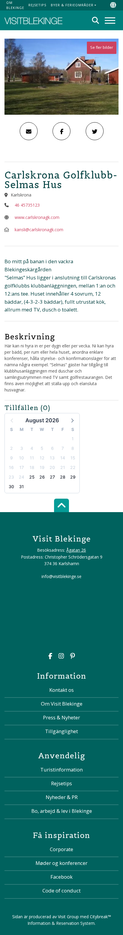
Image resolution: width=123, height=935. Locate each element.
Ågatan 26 (76, 550)
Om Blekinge (15, 5)
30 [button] (11, 486)
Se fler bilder (101, 47)
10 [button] (21, 457)
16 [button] (11, 467)
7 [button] (62, 448)
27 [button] (52, 476)
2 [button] (11, 448)
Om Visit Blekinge (61, 703)
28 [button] (62, 476)
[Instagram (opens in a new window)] (61, 656)
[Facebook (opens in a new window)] (50, 656)
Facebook (61, 876)
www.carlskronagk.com (37, 217)
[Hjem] (33, 20)
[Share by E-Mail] (29, 131)
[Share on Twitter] (95, 131)
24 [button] (21, 476)
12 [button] (42, 457)
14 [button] (62, 457)
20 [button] (52, 467)
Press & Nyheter (61, 717)
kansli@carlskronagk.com (39, 229)
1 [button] (73, 438)
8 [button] (72, 448)
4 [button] (31, 448)
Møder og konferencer (61, 863)
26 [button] (42, 476)
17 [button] (21, 467)
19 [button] (42, 467)
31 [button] (21, 486)
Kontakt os (61, 689)
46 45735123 (27, 205)
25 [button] (32, 476)
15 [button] (72, 457)
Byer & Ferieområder (72, 5)
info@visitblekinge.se (61, 576)
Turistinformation (61, 769)
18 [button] (32, 467)
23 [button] (11, 476)
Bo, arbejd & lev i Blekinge (61, 810)
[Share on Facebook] (61, 131)
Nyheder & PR (62, 797)
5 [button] (42, 448)
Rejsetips (37, 5)
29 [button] (73, 476)
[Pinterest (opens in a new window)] (72, 656)
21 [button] (62, 467)
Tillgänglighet (61, 731)
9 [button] (11, 457)
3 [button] (21, 448)
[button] (71, 420)
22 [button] (73, 467)
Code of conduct (61, 890)
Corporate (61, 849)
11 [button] (32, 457)
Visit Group (68, 916)
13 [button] (52, 457)
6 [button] (52, 448)
